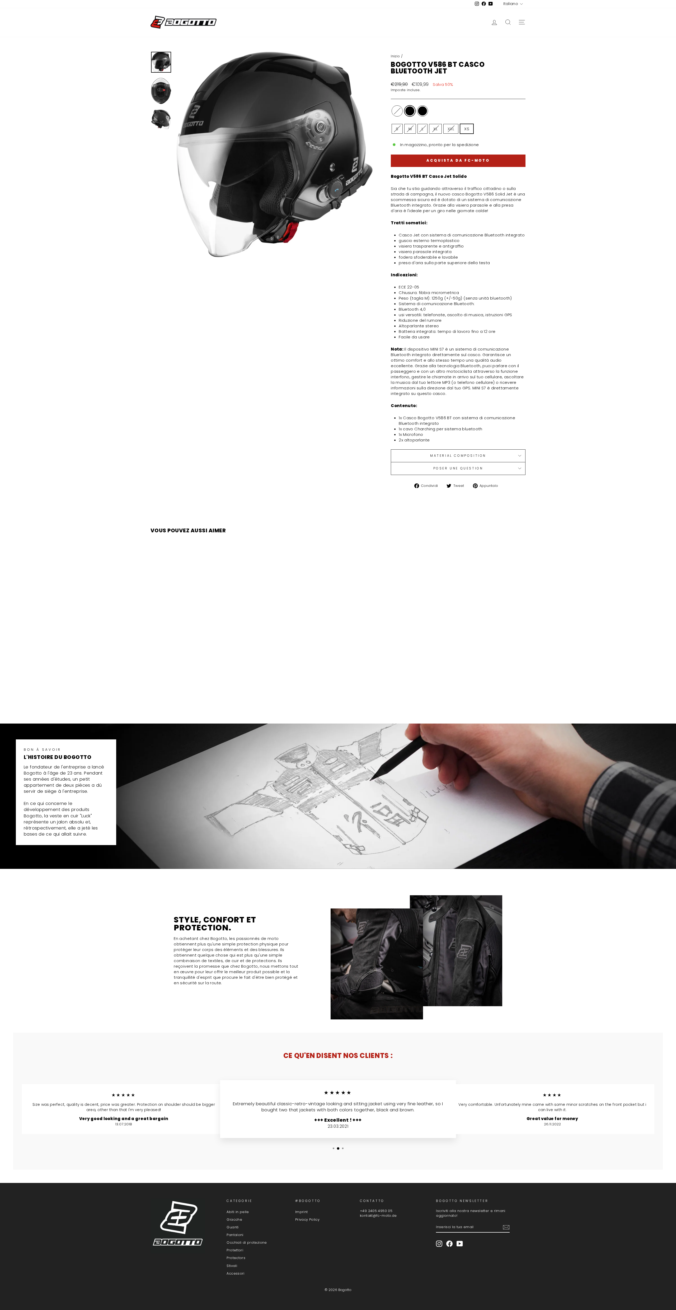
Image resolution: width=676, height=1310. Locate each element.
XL (435, 129)
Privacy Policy (307, 1219)
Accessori (235, 1273)
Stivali (232, 1266)
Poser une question (458, 468)
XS (466, 129)
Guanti (232, 1227)
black (410, 111)
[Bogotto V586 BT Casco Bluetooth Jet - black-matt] (202, 698)
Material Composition (458, 455)
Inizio (395, 56)
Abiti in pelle (238, 1212)
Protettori (235, 1250)
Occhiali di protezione (247, 1242)
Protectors (236, 1258)
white (397, 111)
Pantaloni (235, 1235)
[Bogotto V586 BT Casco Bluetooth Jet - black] (195, 698)
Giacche (234, 1219)
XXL (451, 129)
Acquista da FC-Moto (458, 160)
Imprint (301, 1212)
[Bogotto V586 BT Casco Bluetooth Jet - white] (188, 698)
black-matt (422, 111)
